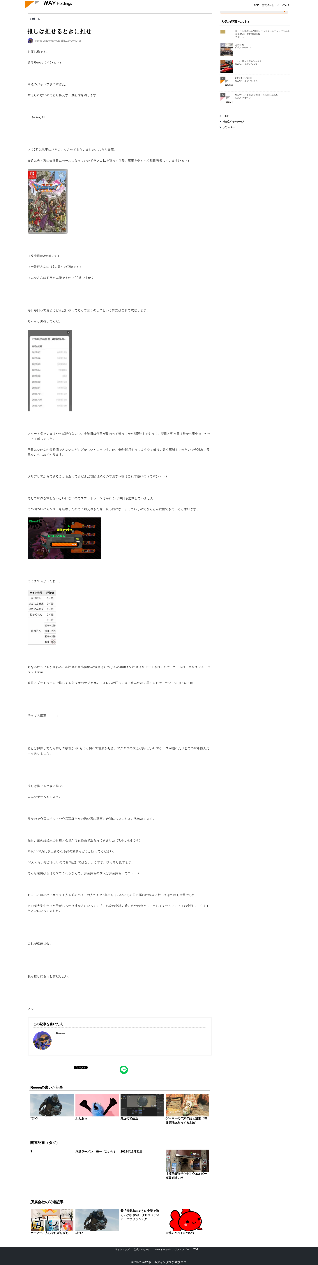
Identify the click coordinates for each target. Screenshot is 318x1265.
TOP (256, 5)
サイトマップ (122, 1249)
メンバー (286, 5)
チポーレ (35, 18)
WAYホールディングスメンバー (172, 1249)
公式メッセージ (270, 5)
